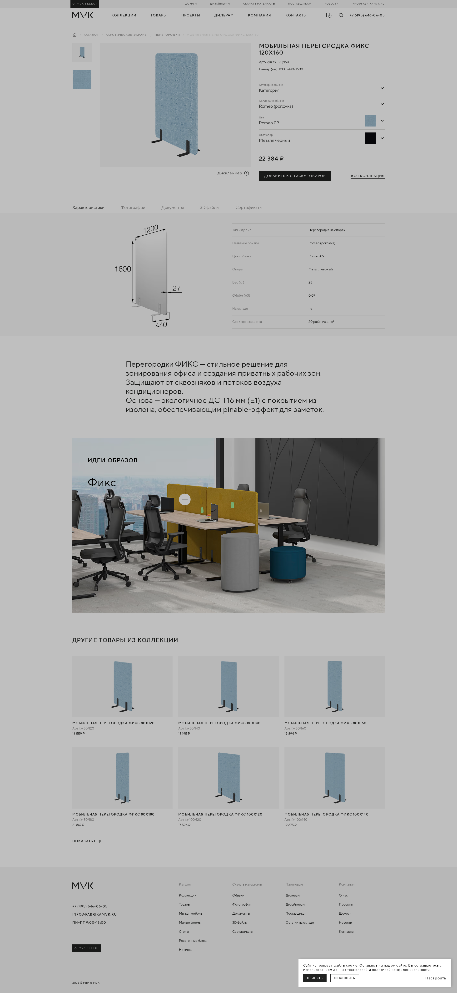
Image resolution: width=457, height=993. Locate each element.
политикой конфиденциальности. (401, 970)
